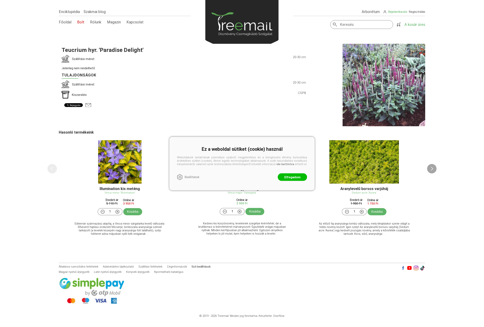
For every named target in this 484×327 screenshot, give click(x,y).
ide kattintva (285, 164)
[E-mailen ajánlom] (88, 105)
